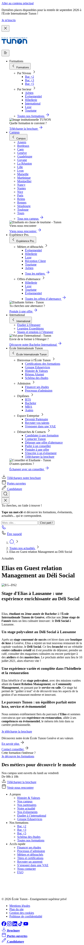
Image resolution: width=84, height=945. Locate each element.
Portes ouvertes (16, 483)
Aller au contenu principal (18, 3)
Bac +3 (29, 80)
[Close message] (5, 28)
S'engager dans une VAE (40, 426)
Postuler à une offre (37, 449)
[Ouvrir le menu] (5, 53)
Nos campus (24, 801)
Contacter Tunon (35, 439)
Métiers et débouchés (30, 854)
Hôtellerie (31, 100)
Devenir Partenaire (36, 419)
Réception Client (35, 261)
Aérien (29, 92)
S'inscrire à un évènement (40, 453)
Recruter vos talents (37, 422)
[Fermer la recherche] (5, 500)
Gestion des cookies (21, 912)
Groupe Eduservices (37, 367)
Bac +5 (29, 83)
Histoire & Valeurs (36, 370)
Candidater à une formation (42, 435)
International (32, 103)
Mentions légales (19, 905)
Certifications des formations (42, 363)
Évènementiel (33, 96)
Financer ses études (37, 387)
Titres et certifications (30, 858)
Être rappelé (14, 534)
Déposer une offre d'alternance (44, 442)
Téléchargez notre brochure (24, 478)
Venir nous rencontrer (20, 787)
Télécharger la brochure (39, 456)
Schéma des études (36, 378)
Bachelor (30, 403)
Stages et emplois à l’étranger (35, 332)
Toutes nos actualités (22, 548)
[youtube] (25, 925)
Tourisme (31, 110)
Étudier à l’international (31, 815)
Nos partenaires (26, 805)
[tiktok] (20, 925)
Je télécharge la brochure (17, 731)
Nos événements (27, 812)
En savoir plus (11, 743)
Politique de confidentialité (25, 916)
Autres (29, 410)
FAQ (20, 872)
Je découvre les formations (18, 756)
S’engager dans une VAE (32, 865)
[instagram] (10, 925)
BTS (28, 399)
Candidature (14, 489)
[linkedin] (15, 925)
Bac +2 (29, 76)
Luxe (28, 107)
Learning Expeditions (30, 328)
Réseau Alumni (34, 374)
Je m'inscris (9, 20)
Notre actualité (26, 808)
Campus (14, 132)
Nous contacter (26, 868)
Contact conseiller (13, 749)
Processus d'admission (38, 390)
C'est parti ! (46, 522)
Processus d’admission (31, 851)
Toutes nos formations (30, 840)
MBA (28, 406)
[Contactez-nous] (4, 528)
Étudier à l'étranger (28, 325)
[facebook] (4, 925)
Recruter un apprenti (29, 861)
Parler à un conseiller (38, 446)
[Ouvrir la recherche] (5, 494)
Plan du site (16, 909)
